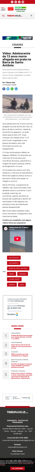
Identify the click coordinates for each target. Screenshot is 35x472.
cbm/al (11, 274)
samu (22, 284)
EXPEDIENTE (12, 420)
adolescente (14, 257)
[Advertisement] (17, 27)
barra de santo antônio (18, 268)
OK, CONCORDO (17, 468)
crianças (22, 274)
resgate (12, 284)
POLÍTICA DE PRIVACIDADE (20, 421)
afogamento (13, 263)
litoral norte (14, 279)
